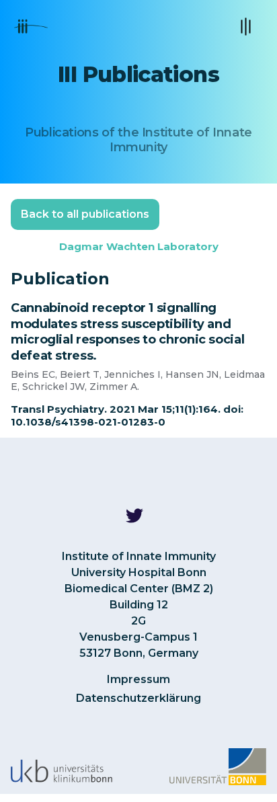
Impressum (138, 679)
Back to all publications (85, 214)
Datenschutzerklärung (138, 698)
